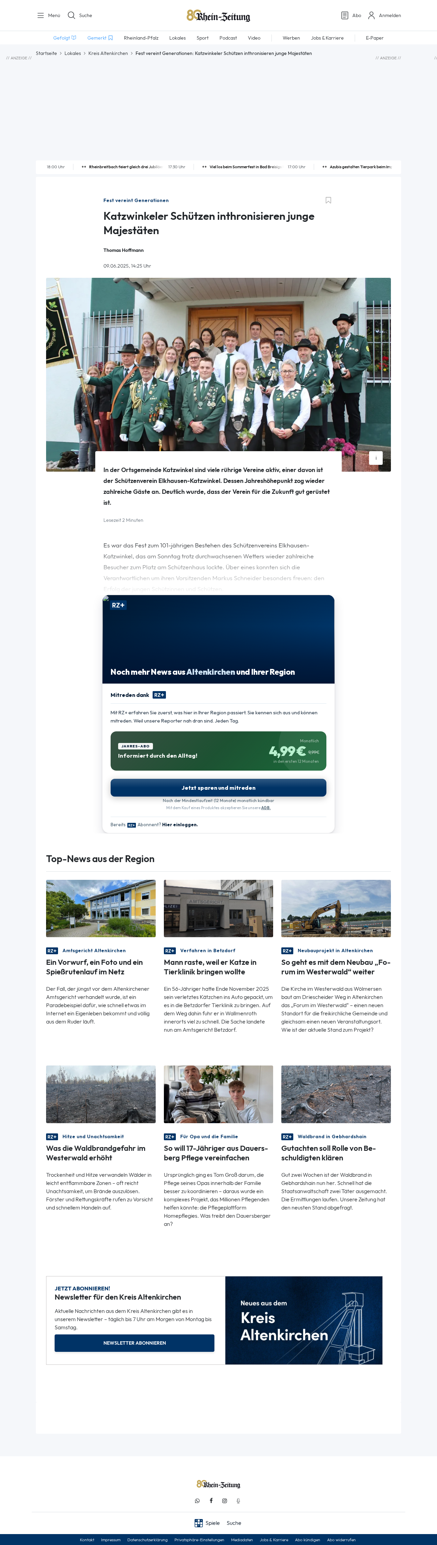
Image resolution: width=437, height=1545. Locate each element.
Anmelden (390, 15)
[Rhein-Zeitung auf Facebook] (211, 1500)
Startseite (46, 53)
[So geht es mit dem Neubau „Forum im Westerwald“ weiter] (336, 908)
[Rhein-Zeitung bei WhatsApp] (197, 1500)
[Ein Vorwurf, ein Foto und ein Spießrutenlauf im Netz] (101, 908)
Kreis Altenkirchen (108, 53)
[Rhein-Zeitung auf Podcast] (238, 1500)
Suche (85, 15)
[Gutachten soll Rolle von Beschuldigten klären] (336, 1093)
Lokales (73, 53)
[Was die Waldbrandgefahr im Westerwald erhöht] (101, 1093)
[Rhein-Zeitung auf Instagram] (224, 1500)
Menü (53, 15)
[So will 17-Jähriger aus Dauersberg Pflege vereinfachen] (218, 1093)
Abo (356, 15)
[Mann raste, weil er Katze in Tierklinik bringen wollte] (218, 908)
